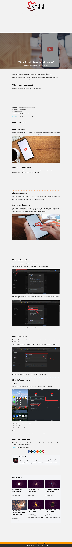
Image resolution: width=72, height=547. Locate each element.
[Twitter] (34, 15)
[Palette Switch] (17, 13)
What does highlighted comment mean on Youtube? (26, 116)
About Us (23, 543)
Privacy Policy (42, 543)
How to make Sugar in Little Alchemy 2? (18, 490)
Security (30, 13)
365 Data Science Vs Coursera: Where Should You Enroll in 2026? (18, 512)
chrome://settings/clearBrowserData (25, 266)
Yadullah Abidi (26, 65)
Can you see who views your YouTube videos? (24, 330)
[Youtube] (36, 15)
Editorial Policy (35, 543)
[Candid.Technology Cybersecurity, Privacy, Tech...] (36, 6)
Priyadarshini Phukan (16, 517)
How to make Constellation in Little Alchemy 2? (52, 510)
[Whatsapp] (40, 451)
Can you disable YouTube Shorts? (22, 447)
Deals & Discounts (37, 13)
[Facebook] (32, 15)
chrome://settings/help (19, 344)
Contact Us (29, 543)
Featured (13, 518)
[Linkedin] (38, 15)
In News (26, 13)
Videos (19, 495)
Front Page (21, 13)
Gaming (13, 495)
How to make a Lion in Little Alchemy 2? (34, 510)
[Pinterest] (43, 451)
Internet (16, 495)
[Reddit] (37, 451)
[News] (40, 15)
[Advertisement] (36, 24)
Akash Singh (15, 493)
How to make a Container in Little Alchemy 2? (52, 490)
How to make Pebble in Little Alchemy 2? (34, 490)
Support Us (48, 543)
